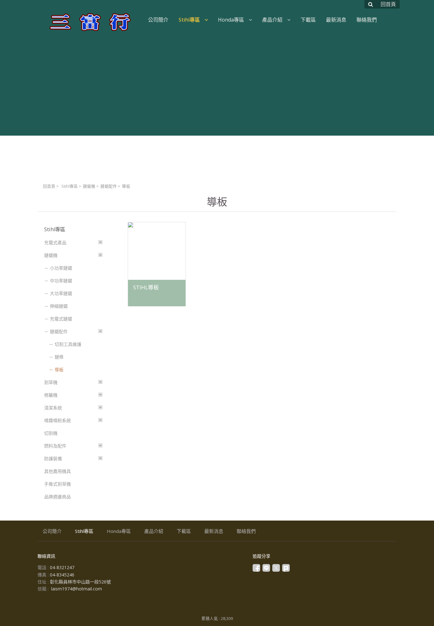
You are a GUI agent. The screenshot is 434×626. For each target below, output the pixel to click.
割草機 (51, 382)
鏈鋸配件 (108, 186)
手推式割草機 (57, 484)
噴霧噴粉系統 (57, 420)
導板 (59, 370)
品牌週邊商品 (57, 497)
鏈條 (59, 357)
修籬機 (51, 395)
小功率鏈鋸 (61, 268)
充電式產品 (55, 242)
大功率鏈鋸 (61, 293)
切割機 (51, 433)
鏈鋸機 (89, 186)
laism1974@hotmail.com (76, 589)
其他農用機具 (57, 471)
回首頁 (49, 186)
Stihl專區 (69, 186)
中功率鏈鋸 (61, 281)
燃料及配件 (55, 446)
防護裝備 (53, 458)
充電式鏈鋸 (61, 319)
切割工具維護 (68, 344)
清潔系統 (53, 408)
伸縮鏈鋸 (59, 306)
